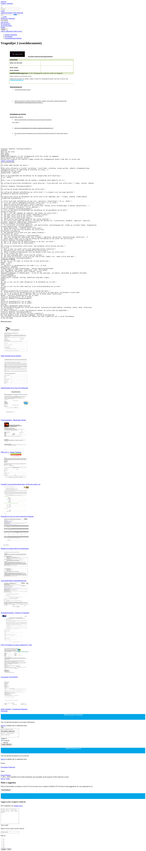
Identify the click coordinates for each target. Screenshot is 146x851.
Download (4, 711)
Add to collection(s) (7, 31)
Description (8, 731)
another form (18, 806)
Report (3, 775)
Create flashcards (17, 13)
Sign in (3, 725)
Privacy (3, 779)
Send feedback (6, 790)
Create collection (6, 744)
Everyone (6, 740)
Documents (4, 767)
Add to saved (18, 31)
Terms (8, 779)
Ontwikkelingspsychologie (13, 38)
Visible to (4, 738)
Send (9, 849)
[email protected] (7, 161)
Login (3, 11)
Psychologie (8, 36)
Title (2, 727)
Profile (3, 27)
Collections (11, 18)
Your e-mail (4, 825)
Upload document (6, 13)
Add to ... (4, 29)
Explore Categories (7, 3)
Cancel (4, 849)
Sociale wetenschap (11, 35)
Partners (8, 775)
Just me (5, 742)
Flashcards (4, 18)
